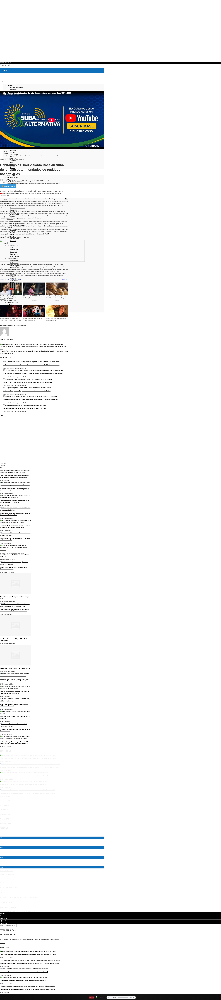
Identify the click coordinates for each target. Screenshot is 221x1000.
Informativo (10, 85)
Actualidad (3, 159)
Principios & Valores (12, 177)
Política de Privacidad (6, 871)
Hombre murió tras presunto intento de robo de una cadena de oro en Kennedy (27, 382)
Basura (7, 326)
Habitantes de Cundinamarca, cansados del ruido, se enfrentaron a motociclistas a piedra (30, 399)
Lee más (2, 943)
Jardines (11, 326)
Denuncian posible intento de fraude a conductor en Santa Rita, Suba (24, 408)
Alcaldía (2, 326)
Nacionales (13, 89)
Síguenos (3, 916)
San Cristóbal (14, 154)
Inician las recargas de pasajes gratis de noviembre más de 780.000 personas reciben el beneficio (14, 554)
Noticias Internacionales (16, 87)
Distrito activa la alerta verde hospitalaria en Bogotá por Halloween (13, 568)
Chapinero (13, 150)
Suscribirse (3, 918)
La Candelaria (14, 263)
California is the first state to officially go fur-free (15, 668)
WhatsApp (3, 923)
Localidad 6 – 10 (11, 158)
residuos (17, 326)
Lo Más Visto (11, 159)
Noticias (18, 159)
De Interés (10, 227)
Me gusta (3, 913)
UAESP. (47, 234)
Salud (21, 326)
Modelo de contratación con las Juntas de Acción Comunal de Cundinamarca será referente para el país (34, 348)
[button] (110, 57)
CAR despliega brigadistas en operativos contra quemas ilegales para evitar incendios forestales (33, 373)
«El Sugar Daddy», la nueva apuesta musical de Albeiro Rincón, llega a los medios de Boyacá (14, 742)
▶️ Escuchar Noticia (8, 186)
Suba (22, 159)
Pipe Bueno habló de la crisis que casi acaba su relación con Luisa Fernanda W (14, 692)
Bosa (11, 162)
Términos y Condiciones (7, 874)
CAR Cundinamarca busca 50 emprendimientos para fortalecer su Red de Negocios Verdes (31, 365)
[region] (110, 31)
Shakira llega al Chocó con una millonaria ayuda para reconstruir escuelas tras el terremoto (14, 680)
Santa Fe (12, 152)
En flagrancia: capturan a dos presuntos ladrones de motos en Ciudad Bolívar (27, 391)
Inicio (5, 70)
